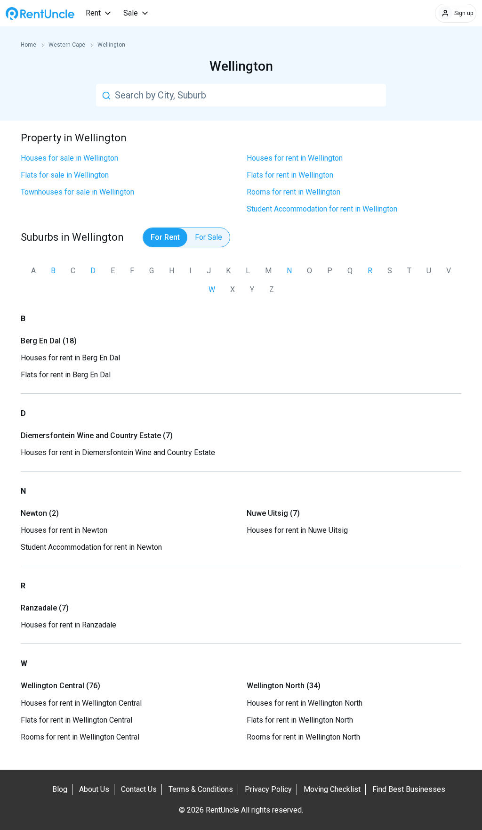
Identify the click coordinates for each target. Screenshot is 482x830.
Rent (93, 12)
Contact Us (139, 789)
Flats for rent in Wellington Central (76, 720)
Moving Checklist (332, 789)
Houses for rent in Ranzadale (68, 624)
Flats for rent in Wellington (290, 175)
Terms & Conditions (201, 789)
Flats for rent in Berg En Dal (66, 374)
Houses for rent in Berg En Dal (70, 357)
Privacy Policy (268, 789)
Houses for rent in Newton (64, 530)
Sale (130, 12)
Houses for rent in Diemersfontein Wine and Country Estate (118, 452)
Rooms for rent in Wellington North (303, 736)
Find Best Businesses (408, 789)
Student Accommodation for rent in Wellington (322, 208)
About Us (94, 789)
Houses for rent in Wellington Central (81, 703)
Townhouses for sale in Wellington (77, 191)
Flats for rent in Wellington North (300, 720)
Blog (59, 789)
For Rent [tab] (165, 237)
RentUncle (40, 13)
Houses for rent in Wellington (295, 158)
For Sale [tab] (208, 237)
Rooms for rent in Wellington (293, 191)
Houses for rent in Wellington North (304, 703)
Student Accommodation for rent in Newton (91, 547)
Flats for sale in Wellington (65, 175)
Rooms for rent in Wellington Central (80, 736)
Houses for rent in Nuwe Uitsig (297, 530)
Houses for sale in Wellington (69, 158)
